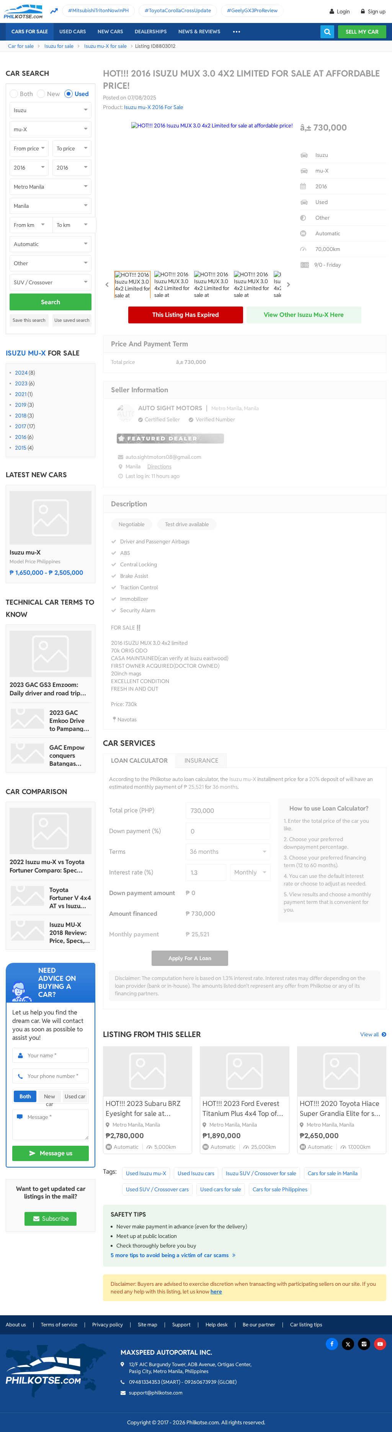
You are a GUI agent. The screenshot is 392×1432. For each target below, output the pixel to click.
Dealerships (151, 31)
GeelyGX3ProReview (254, 10)
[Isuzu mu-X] (50, 518)
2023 (21, 383)
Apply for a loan (189, 958)
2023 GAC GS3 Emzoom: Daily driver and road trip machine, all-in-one (45, 689)
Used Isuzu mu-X (146, 1173)
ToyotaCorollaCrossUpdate (180, 10)
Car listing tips (306, 1324)
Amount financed (133, 914)
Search (50, 302)
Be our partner (259, 1324)
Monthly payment (134, 934)
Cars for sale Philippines (280, 1189)
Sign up (376, 11)
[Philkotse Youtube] (380, 1344)
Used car (75, 1096)
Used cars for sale (220, 1189)
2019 (20, 404)
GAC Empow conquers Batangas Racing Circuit (68, 756)
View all (369, 1034)
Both (26, 94)
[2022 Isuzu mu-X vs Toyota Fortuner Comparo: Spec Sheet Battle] (50, 831)
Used (82, 94)
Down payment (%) (135, 831)
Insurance (202, 761)
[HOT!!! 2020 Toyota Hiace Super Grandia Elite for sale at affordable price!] (341, 1071)
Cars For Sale (29, 31)
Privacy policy (107, 1324)
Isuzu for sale (59, 46)
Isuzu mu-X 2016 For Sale (153, 107)
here (216, 1291)
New (53, 94)
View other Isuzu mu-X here (304, 315)
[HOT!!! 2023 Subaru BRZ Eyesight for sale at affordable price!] (147, 1071)
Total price (123, 362)
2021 (20, 394)
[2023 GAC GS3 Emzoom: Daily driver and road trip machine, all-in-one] (50, 654)
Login (343, 11)
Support (181, 1324)
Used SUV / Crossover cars (157, 1189)
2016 (20, 437)
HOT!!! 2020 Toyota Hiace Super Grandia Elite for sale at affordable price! (342, 1109)
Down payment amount (142, 893)
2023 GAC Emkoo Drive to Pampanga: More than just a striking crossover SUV (69, 721)
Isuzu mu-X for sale (105, 46)
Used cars (72, 31)
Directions (159, 466)
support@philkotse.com (156, 1393)
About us (16, 1324)
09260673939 (201, 1382)
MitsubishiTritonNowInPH (100, 10)
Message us (56, 1153)
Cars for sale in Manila (333, 1173)
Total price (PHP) (131, 810)
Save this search (29, 320)
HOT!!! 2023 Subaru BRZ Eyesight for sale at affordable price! (143, 1109)
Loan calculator (139, 761)
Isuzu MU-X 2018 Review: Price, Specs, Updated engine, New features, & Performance (68, 933)
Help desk (217, 1324)
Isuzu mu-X (25, 552)
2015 (20, 447)
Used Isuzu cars (196, 1173)
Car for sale (21, 46)
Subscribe (55, 1219)
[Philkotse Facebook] (332, 1344)
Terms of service (59, 1324)
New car (49, 1097)
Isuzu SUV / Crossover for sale (261, 1173)
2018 (20, 415)
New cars (110, 31)
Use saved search (72, 320)
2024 (21, 372)
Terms (117, 852)
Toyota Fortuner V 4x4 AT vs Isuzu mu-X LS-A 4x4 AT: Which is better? (70, 898)
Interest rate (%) (131, 872)
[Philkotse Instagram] (364, 1344)
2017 (20, 426)
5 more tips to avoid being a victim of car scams (170, 1255)
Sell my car (362, 31)
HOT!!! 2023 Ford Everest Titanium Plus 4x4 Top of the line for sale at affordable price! (241, 1109)
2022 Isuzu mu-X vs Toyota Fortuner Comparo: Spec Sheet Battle (47, 866)
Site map (147, 1324)
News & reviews (199, 31)
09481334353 (144, 1382)
